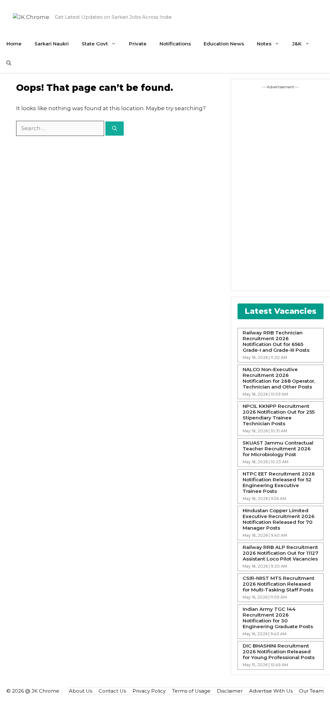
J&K (297, 44)
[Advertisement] (266, 186)
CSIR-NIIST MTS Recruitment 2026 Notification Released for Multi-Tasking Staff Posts (279, 584)
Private (138, 44)
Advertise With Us (271, 691)
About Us (80, 691)
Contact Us (112, 691)
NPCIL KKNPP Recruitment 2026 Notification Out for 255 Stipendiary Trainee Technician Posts (279, 415)
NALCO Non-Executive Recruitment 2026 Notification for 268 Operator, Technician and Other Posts (279, 378)
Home (14, 44)
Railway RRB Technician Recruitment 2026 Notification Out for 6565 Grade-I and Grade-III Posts (276, 341)
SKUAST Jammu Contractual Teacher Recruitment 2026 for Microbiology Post (278, 448)
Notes (264, 44)
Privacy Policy (149, 691)
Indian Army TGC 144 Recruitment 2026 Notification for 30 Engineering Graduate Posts (278, 617)
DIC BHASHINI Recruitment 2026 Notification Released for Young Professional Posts (279, 651)
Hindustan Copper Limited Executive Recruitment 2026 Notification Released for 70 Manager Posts (279, 519)
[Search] (114, 128)
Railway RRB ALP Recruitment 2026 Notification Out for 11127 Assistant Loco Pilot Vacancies (280, 553)
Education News (224, 44)
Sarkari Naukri (51, 44)
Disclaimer (230, 691)
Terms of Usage (191, 691)
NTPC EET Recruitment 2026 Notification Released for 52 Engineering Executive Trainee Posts (279, 482)
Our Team (311, 691)
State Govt (95, 44)
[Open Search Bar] (9, 63)
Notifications (175, 44)
